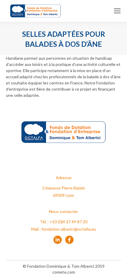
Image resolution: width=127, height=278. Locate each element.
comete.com (63, 271)
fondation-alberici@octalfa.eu (69, 229)
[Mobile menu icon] (117, 11)
